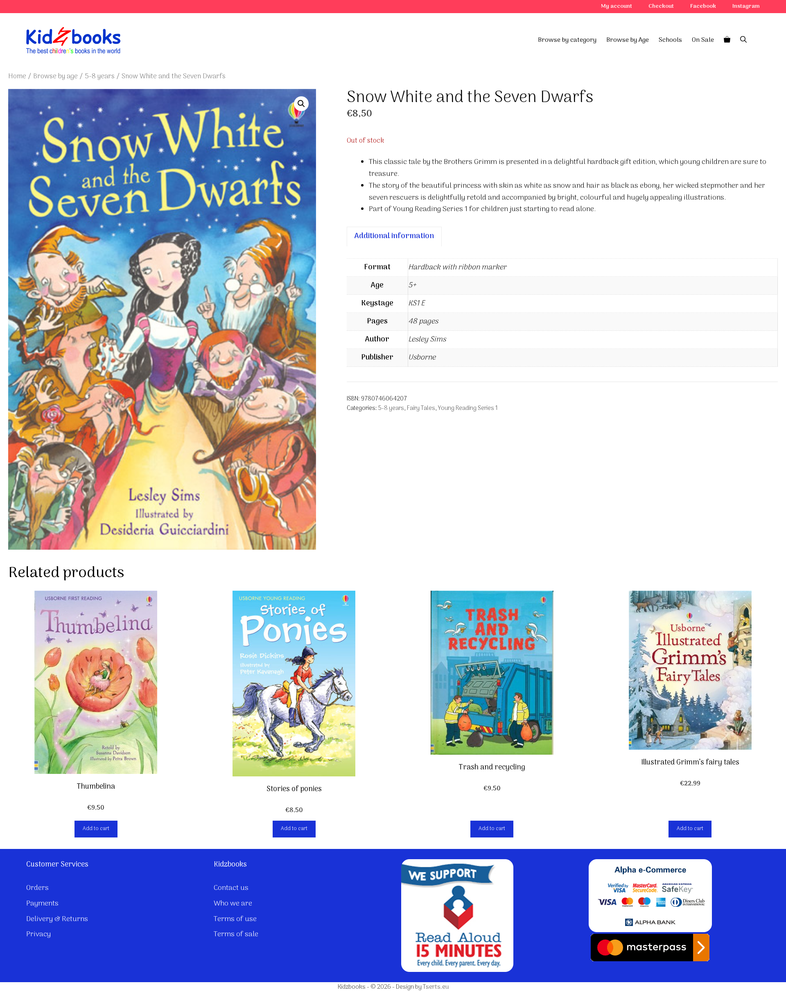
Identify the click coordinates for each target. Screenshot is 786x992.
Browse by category (567, 40)
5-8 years (100, 76)
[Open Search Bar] (743, 40)
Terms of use (235, 919)
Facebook (703, 6)
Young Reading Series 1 (468, 408)
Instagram (746, 6)
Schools (670, 40)
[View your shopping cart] (727, 40)
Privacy (38, 934)
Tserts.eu (436, 987)
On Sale (703, 40)
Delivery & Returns (57, 919)
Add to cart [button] (96, 828)
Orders (37, 888)
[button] (301, 103)
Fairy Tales (421, 408)
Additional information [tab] (394, 236)
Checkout (661, 6)
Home (17, 76)
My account (616, 6)
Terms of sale (236, 934)
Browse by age (55, 76)
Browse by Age (627, 40)
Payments (42, 904)
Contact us (231, 888)
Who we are (233, 904)
